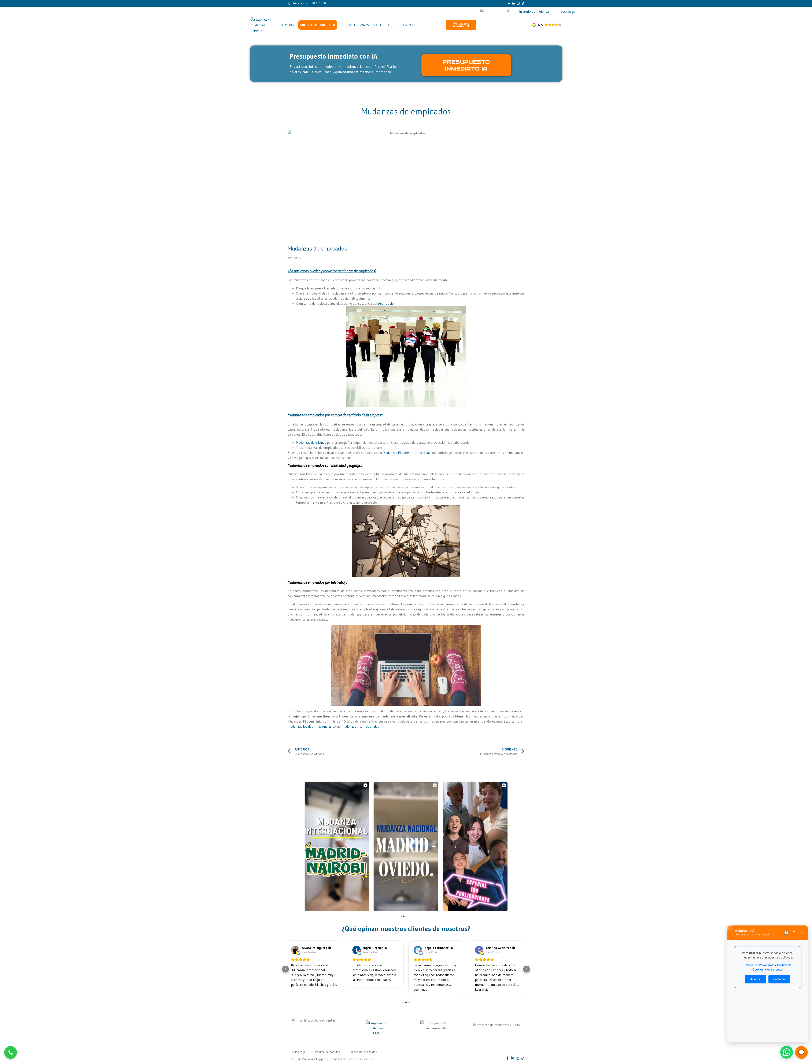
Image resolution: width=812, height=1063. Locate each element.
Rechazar (779, 979)
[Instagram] (518, 3)
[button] (461, 25)
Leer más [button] (359, 989)
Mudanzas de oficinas (311, 442)
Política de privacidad (362, 1052)
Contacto (409, 25)
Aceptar (755, 979)
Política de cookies (327, 1052)
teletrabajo (386, 303)
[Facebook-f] (509, 3)
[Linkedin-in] (513, 3)
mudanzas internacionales (360, 726)
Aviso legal (299, 1052)
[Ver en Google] (295, 950)
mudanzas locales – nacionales (310, 726)
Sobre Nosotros (385, 25)
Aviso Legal (775, 969)
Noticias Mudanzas (355, 25)
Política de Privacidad (759, 965)
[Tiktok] (522, 3)
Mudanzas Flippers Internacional (406, 452)
